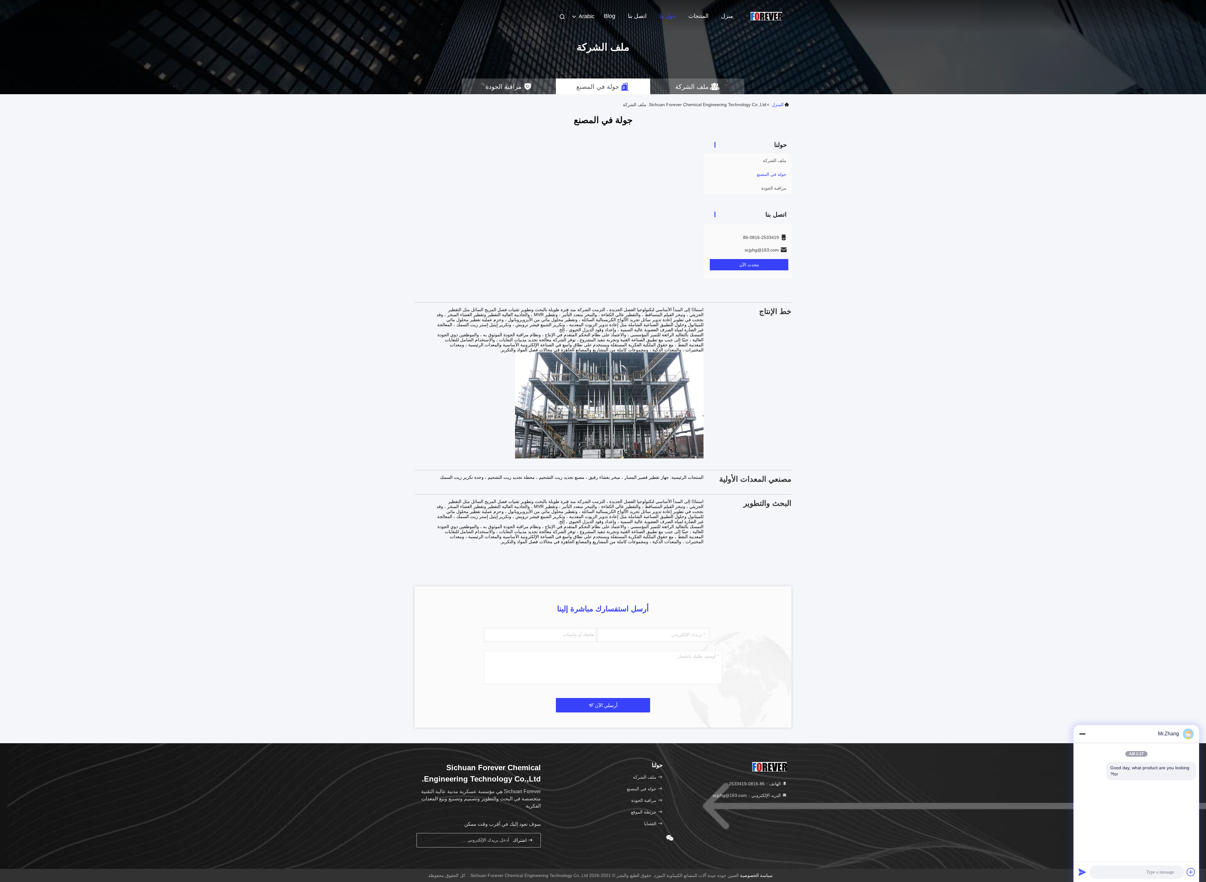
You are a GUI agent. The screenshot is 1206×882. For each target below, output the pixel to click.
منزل (727, 16)
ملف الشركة (774, 160)
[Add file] (1191, 872)
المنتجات (698, 16)
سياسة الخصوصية (756, 875)
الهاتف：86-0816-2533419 (755, 783)
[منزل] (766, 15)
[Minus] (1082, 734)
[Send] (1082, 872)
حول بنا (667, 16)
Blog (609, 16)
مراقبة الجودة (773, 188)
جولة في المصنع (771, 174)
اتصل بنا (637, 16)
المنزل (778, 104)
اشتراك (520, 840)
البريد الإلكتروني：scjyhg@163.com (747, 795)
